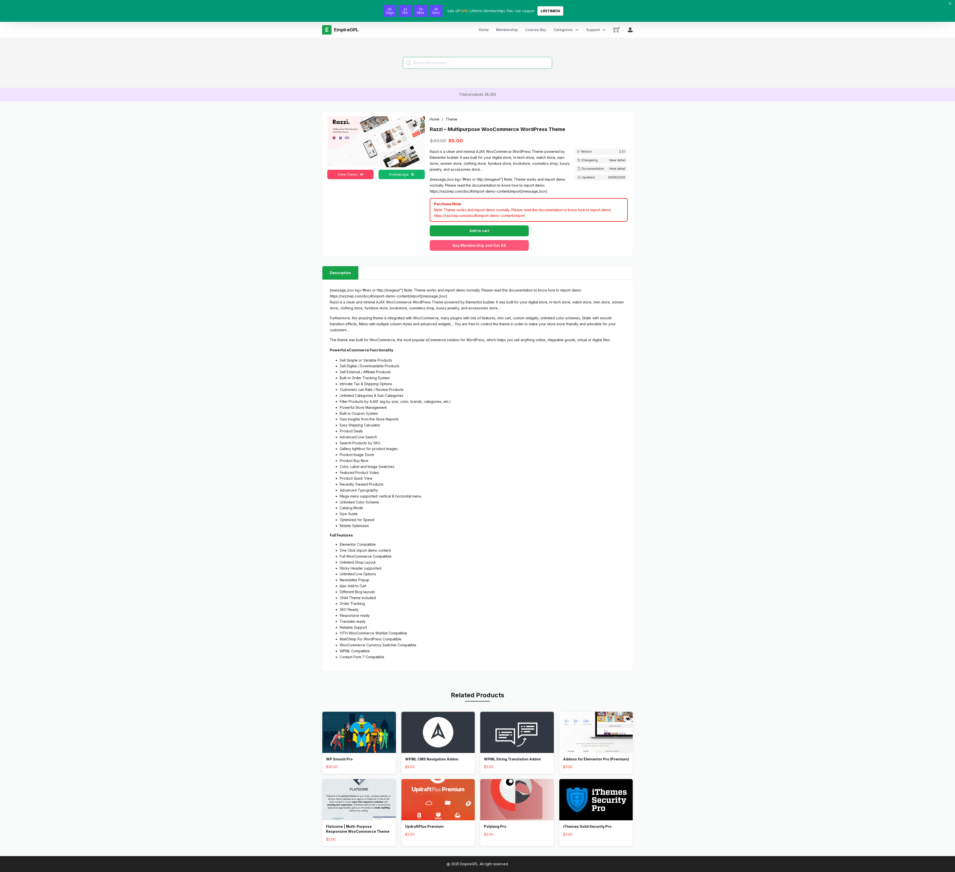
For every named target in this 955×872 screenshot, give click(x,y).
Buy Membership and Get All (479, 245)
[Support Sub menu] (604, 30)
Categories (563, 30)
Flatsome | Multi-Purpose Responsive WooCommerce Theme (357, 828)
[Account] (630, 30)
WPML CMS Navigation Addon (431, 759)
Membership (507, 30)
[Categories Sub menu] (577, 30)
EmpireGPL (469, 864)
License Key (535, 30)
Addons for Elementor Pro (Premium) (596, 759)
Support (593, 30)
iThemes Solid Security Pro (587, 826)
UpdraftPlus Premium (424, 826)
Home (484, 30)
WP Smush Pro (339, 759)
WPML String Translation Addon (512, 759)
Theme (451, 119)
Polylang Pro (495, 826)
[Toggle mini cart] (616, 29)
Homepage (399, 174)
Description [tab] (340, 273)
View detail (617, 160)
